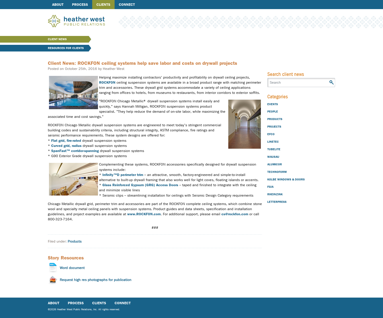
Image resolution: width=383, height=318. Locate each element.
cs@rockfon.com (234, 214)
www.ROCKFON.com (144, 214)
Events (272, 104)
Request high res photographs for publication (95, 280)
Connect (127, 4)
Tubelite (273, 149)
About (58, 4)
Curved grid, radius (66, 146)
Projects (274, 126)
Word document (72, 268)
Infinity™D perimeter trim (122, 175)
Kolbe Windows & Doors (286, 179)
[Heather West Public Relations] (84, 21)
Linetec (273, 141)
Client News (57, 39)
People (272, 111)
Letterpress (277, 201)
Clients (103, 4)
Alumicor (274, 164)
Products (75, 241)
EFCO (271, 134)
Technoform (277, 172)
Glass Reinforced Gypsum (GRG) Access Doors (140, 185)
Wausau (273, 156)
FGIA (270, 186)
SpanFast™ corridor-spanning (75, 151)
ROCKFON (107, 82)
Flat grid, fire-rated (66, 140)
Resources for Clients (66, 48)
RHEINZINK (275, 194)
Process (80, 4)
